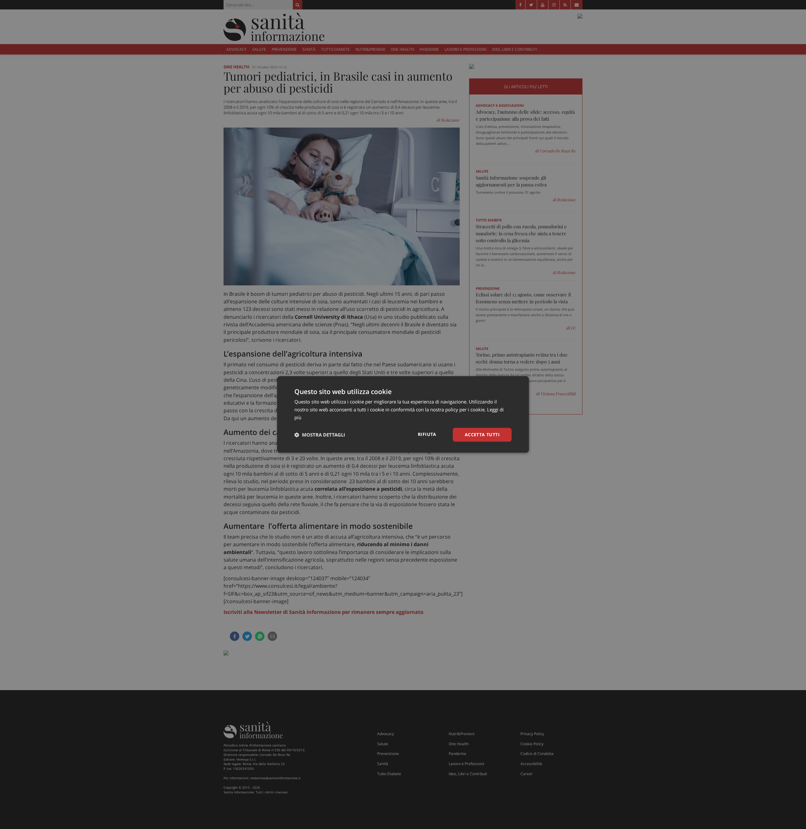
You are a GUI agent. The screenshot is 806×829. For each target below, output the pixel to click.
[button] (319, 434)
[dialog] (403, 414)
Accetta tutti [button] (482, 434)
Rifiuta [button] (427, 434)
